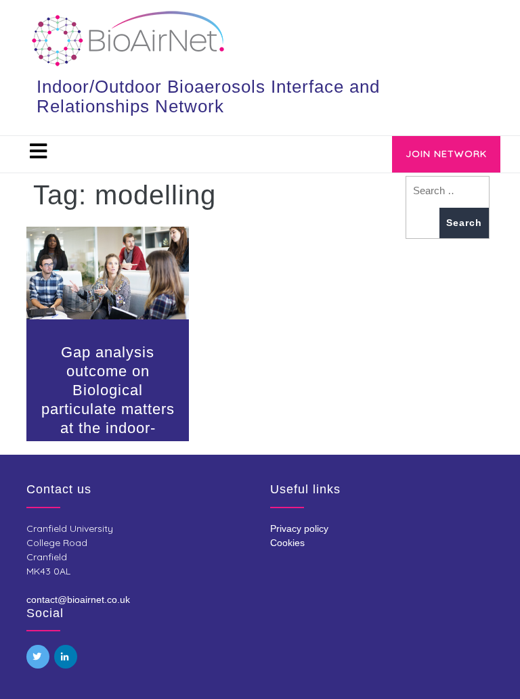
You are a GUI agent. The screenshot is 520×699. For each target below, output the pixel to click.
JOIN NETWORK (446, 154)
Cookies (287, 542)
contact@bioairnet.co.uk (78, 599)
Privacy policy (299, 528)
